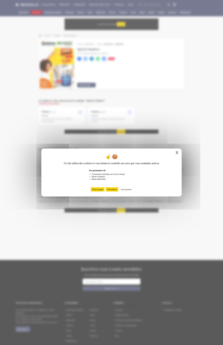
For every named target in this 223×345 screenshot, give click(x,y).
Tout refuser (112, 189)
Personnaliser (126, 189)
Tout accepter (97, 189)
